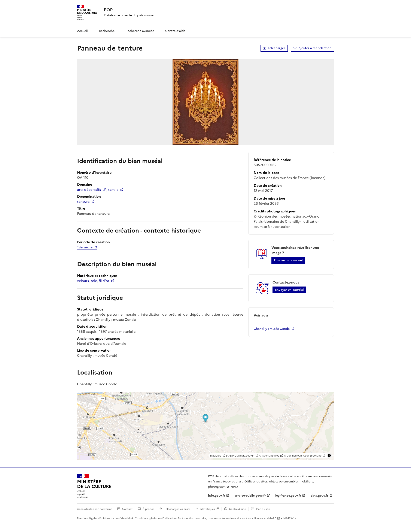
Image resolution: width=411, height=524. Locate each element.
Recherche (107, 31)
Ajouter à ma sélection (314, 48)
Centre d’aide (237, 509)
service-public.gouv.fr (250, 495)
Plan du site (263, 509)
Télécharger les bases (177, 509)
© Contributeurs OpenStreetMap (303, 455)
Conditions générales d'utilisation (155, 518)
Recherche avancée (140, 31)
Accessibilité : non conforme (94, 509)
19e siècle (84, 247)
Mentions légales (87, 518)
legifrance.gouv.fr (288, 495)
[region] (205, 426)
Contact (127, 509)
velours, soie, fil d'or (93, 280)
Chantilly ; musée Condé (272, 329)
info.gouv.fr (216, 495)
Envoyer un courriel (288, 260)
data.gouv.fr (319, 495)
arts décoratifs (89, 189)
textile (113, 189)
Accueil (82, 31)
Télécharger (276, 48)
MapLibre (215, 455)
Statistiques (207, 509)
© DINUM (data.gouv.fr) (241, 455)
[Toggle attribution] (329, 455)
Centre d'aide (175, 31)
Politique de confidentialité (116, 518)
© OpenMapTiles (269, 455)
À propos (148, 509)
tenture (83, 201)
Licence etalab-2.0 (265, 518)
